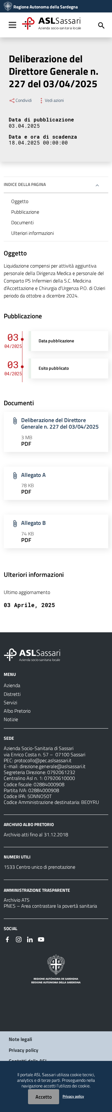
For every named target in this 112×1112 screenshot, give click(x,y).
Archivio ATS (17, 900)
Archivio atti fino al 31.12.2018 (36, 834)
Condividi (24, 100)
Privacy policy (23, 1050)
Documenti (22, 222)
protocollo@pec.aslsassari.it (43, 760)
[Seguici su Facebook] (7, 939)
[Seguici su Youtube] (41, 939)
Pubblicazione (25, 212)
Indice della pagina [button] (25, 184)
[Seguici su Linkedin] (30, 939)
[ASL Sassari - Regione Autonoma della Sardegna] (36, 654)
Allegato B (33, 523)
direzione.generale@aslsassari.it (53, 766)
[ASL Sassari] (8, 6)
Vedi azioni (54, 100)
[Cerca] (101, 25)
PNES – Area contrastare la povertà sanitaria (50, 906)
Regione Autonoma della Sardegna (45, 7)
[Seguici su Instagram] (18, 939)
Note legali (20, 1039)
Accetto (43, 1096)
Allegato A (33, 475)
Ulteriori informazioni (32, 233)
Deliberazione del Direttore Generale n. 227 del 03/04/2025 (60, 423)
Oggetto (19, 201)
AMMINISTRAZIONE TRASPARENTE (37, 889)
